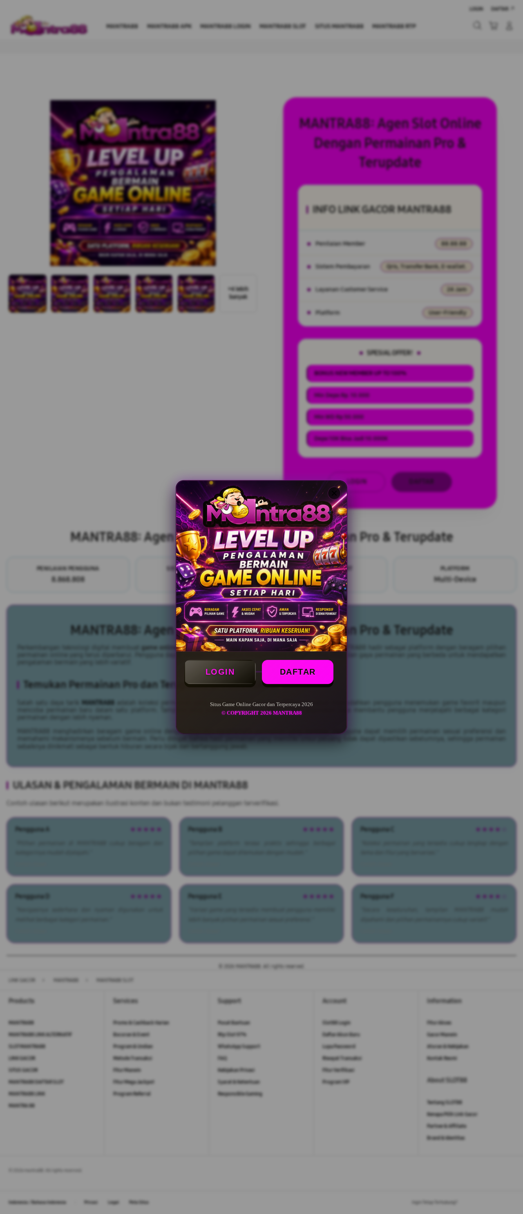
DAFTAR (298, 671)
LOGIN (220, 671)
